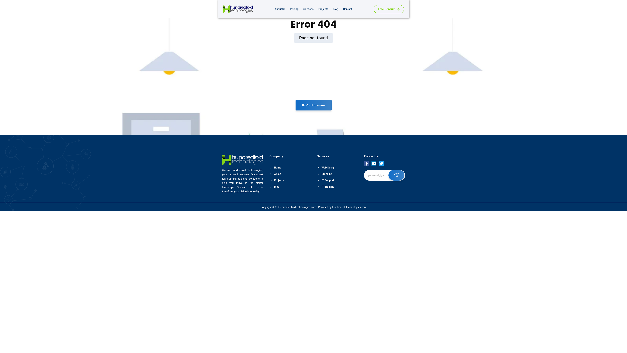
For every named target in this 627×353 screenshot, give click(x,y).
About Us (280, 9)
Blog (335, 9)
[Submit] (396, 175)
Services (308, 9)
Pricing (294, 9)
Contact (347, 9)
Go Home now (315, 105)
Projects (323, 9)
